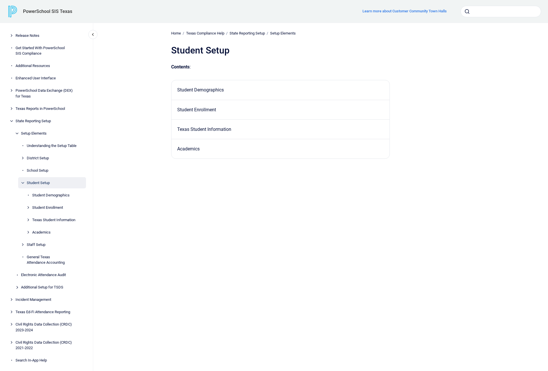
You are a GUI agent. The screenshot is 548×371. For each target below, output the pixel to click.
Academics (41, 232)
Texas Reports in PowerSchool (40, 108)
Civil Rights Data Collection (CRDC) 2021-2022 (44, 345)
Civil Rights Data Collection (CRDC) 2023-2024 (44, 327)
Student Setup (38, 183)
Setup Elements (34, 133)
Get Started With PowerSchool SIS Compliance (40, 51)
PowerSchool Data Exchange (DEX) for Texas (44, 93)
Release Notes (27, 35)
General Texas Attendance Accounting (46, 260)
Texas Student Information (53, 220)
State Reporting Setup (33, 121)
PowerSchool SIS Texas (47, 11)
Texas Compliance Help (205, 33)
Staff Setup (36, 244)
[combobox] (501, 11)
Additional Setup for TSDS (42, 287)
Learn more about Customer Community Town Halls (404, 11)
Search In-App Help (31, 360)
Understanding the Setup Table (52, 146)
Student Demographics (51, 195)
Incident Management (33, 299)
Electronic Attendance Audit (43, 275)
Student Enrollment (47, 207)
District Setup (38, 158)
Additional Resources (33, 66)
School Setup (37, 170)
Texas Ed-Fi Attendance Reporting (43, 312)
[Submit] (467, 11)
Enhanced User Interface (36, 78)
